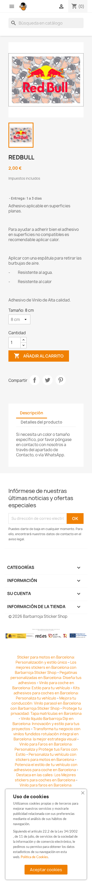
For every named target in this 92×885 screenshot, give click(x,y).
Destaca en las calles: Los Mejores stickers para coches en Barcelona (45, 777)
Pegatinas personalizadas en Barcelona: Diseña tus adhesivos (46, 677)
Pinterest (60, 380)
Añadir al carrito (39, 356)
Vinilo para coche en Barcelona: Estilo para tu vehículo (43, 685)
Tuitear (47, 380)
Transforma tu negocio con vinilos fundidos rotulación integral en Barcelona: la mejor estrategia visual (46, 733)
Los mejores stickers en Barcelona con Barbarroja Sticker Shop (45, 667)
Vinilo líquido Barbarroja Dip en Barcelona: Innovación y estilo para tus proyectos (46, 723)
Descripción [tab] (31, 413)
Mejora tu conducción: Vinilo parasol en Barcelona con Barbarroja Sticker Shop (45, 703)
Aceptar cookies (46, 869)
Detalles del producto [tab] (41, 422)
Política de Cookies (34, 857)
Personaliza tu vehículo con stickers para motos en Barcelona (46, 757)
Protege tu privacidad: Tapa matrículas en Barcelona (46, 711)
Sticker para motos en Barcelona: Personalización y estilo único (45, 660)
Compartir (34, 380)
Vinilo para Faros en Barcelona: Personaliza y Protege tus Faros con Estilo (46, 749)
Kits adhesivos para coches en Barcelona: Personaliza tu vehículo (47, 692)
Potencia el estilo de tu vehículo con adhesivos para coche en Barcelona (45, 767)
